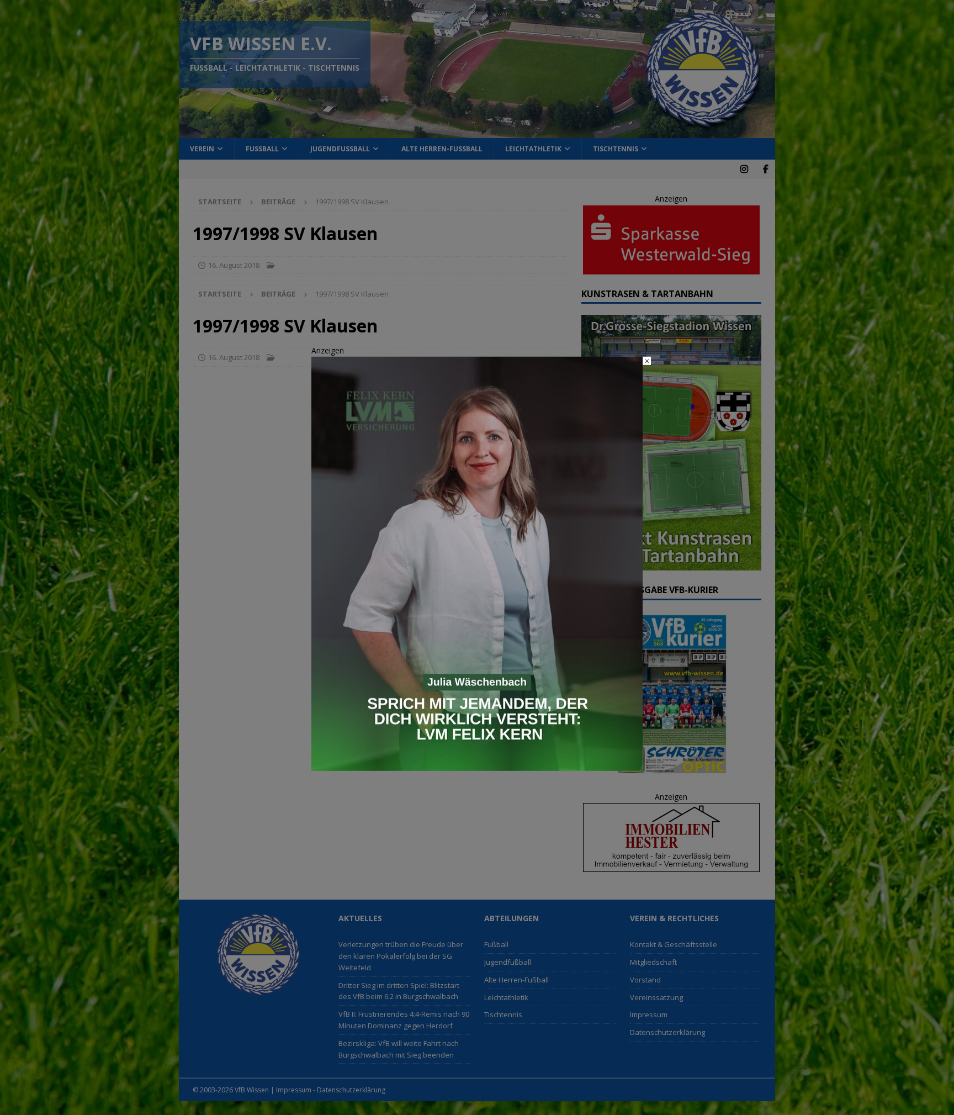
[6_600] (477, 764)
